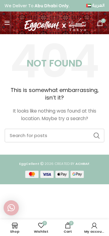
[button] (11, 207)
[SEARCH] (96, 136)
